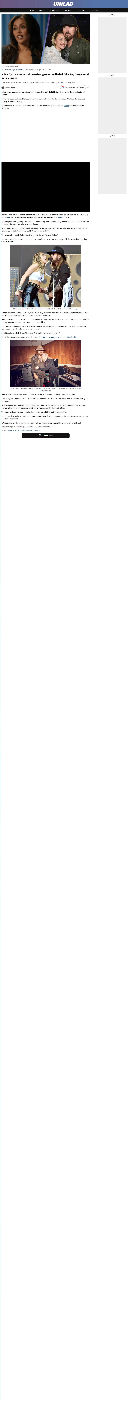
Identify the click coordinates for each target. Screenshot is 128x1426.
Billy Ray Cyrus (35, 430)
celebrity (61, 217)
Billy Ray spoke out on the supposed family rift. (57, 337)
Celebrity (82, 10)
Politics (94, 10)
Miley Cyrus (21, 430)
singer (7, 217)
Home (3, 66)
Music (41, 10)
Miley (66, 105)
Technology (54, 10)
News (32, 10)
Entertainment (11, 430)
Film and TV (68, 10)
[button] (88, 87)
